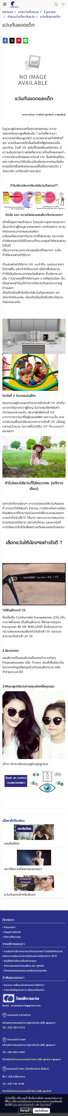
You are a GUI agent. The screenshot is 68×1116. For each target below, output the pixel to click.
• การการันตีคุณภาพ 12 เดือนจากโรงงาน (23, 990)
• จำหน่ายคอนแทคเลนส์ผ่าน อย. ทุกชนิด (23, 966)
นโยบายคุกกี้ (45, 1104)
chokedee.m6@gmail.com (26, 1005)
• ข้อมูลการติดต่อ (11, 932)
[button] (55, 4)
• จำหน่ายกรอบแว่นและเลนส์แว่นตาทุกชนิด (24, 970)
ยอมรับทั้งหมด (41, 1110)
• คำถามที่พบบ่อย (11, 937)
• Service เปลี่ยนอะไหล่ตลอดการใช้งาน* (23, 985)
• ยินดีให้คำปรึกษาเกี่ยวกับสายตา (19, 961)
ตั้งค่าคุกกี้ (24, 1110)
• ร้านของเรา (8, 927)
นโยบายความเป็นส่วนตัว (23, 1104)
